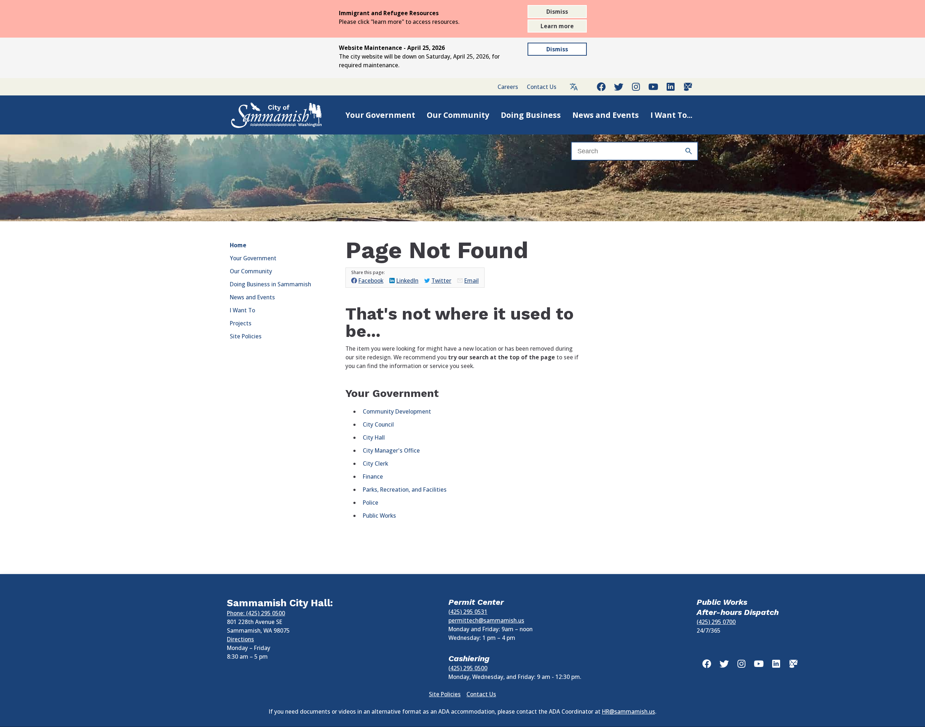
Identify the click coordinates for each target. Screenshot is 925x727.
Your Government (380, 115)
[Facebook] (601, 87)
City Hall (374, 437)
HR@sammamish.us (628, 711)
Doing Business (531, 115)
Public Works (379, 515)
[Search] (688, 151)
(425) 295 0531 (467, 612)
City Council (378, 424)
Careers (508, 87)
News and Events (605, 115)
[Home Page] (269, 115)
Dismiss (557, 12)
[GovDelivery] (688, 87)
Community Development (397, 411)
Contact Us (541, 87)
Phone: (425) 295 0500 (256, 613)
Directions (240, 639)
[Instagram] (636, 87)
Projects (240, 323)
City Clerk (375, 463)
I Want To (242, 310)
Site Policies (246, 336)
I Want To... (671, 115)
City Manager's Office (391, 450)
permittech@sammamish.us (486, 620)
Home (238, 245)
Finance (373, 476)
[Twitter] (618, 87)
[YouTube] (653, 87)
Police (370, 502)
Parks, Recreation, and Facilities (405, 489)
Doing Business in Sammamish (270, 284)
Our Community (458, 115)
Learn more (557, 26)
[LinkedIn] (670, 87)
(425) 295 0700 (716, 622)
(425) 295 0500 (467, 668)
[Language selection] (573, 86)
